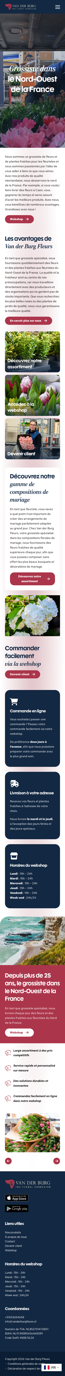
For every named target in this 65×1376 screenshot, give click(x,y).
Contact (10, 1241)
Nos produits (13, 1232)
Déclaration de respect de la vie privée (31, 1368)
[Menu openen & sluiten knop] (57, 6)
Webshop (11, 1250)
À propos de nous (16, 1237)
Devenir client (13, 1245)
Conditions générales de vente (26, 1363)
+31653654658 (14, 1317)
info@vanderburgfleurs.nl (20, 1321)
